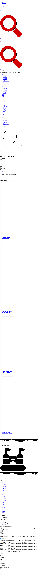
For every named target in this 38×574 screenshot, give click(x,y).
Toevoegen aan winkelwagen (6, 241)
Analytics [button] (1, 560)
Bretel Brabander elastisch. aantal (4, 162)
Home (2, 86)
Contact (3, 96)
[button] (15, 471)
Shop (2, 74)
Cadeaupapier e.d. (5, 90)
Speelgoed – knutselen (6, 81)
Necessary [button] (1, 537)
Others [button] (1, 568)
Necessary (2, 538)
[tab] (20, 171)
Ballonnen (4, 76)
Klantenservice (3, 83)
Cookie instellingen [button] (2, 529)
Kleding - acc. (3, 154)
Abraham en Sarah (5, 88)
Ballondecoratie (5, 77)
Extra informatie (4, 171)
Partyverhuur (3, 94)
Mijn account (3, 507)
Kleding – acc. (5, 79)
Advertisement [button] (2, 564)
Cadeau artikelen (5, 92)
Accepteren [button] (6, 529)
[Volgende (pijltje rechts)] (1, 573)
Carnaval (7, 154)
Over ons (3, 82)
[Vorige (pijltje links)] (0, 573)
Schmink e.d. (4, 80)
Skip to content (2, 0)
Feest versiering (5, 78)
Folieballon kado (5, 75)
